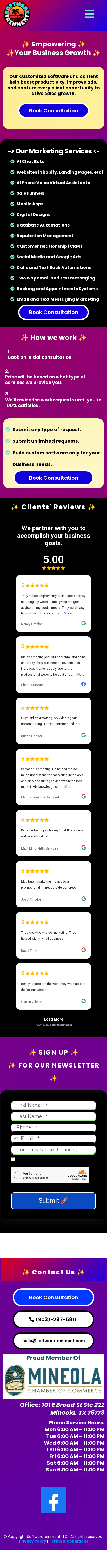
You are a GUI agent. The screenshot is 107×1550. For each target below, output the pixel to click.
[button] (89, 14)
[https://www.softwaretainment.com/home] (17, 13)
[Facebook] (53, 1500)
